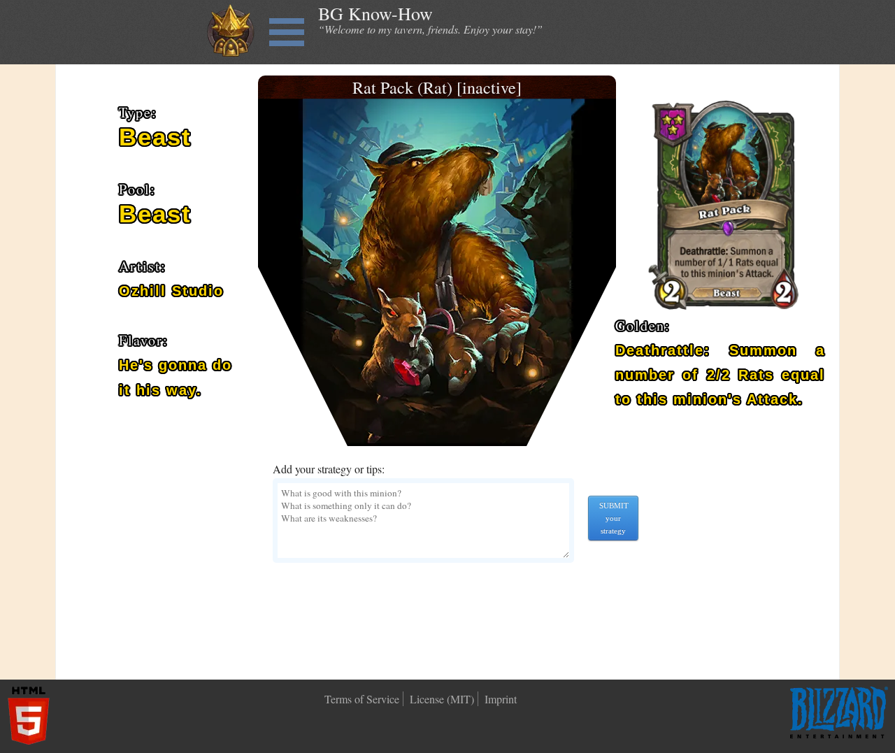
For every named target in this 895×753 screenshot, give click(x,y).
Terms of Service (361, 698)
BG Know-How (375, 13)
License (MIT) (442, 698)
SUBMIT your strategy (614, 518)
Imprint (501, 698)
